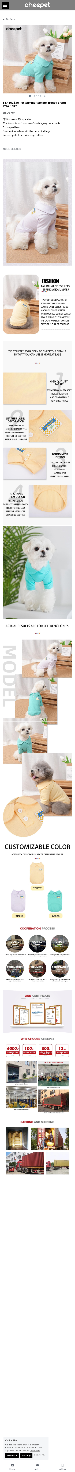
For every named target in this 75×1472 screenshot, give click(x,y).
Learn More (35, 1450)
